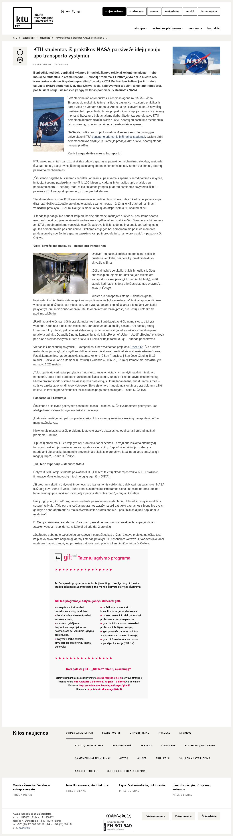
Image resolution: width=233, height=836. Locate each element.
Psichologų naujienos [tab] (200, 745)
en (68, 11)
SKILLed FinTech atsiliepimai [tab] (127, 771)
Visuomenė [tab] (168, 745)
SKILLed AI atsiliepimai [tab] (195, 758)
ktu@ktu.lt (24, 827)
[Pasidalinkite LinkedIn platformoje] (20, 60)
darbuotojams (209, 11)
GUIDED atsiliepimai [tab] (79, 733)
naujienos (195, 28)
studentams (136, 11)
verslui (190, 11)
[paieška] (73, 11)
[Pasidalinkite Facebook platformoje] (20, 52)
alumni (154, 11)
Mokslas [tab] (165, 733)
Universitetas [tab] (139, 733)
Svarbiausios (43, 64)
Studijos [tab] (185, 733)
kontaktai (213, 28)
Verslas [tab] (146, 745)
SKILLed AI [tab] (163, 758)
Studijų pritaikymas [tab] (89, 745)
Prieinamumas (154, 816)
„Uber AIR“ (136, 347)
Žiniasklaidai (209, 816)
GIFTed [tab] (123, 758)
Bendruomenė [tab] (122, 745)
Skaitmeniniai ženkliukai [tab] (92, 758)
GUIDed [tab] (142, 758)
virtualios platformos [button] (166, 28)
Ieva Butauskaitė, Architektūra (87, 785)
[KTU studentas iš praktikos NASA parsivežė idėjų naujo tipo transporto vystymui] (196, 61)
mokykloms (172, 11)
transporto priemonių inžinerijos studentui (118, 136)
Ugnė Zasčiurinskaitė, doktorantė (142, 785)
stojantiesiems (114, 11)
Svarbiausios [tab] (111, 733)
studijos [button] (139, 28)
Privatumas (182, 816)
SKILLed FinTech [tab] (86, 771)
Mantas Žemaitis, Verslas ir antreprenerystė (31, 787)
